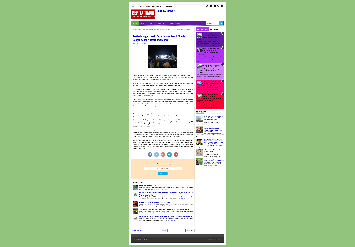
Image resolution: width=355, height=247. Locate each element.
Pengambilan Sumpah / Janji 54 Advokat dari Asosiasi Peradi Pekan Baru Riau (164, 209)
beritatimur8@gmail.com (217, 239)
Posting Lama (190, 230)
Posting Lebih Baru (137, 230)
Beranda (164, 230)
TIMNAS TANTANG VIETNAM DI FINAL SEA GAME (155, 202)
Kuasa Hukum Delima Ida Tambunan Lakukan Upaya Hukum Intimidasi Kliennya (165, 216)
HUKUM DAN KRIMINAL (174, 23)
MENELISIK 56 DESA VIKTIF (147, 185)
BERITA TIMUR (165, 10)
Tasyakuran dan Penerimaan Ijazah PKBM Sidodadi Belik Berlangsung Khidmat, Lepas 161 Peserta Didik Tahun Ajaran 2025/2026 (209, 68)
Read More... (164, 189)
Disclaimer (169, 6)
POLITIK (152, 23)
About (134, 6)
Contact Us (140, 6)
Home (135, 23)
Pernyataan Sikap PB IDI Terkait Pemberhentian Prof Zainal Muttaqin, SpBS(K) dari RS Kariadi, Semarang (213, 141)
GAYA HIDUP (161, 23)
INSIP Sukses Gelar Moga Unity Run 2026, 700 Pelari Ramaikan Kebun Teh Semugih (212, 83)
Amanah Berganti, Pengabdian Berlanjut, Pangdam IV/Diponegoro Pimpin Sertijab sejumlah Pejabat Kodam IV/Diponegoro (209, 98)
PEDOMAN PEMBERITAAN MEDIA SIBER (154, 6)
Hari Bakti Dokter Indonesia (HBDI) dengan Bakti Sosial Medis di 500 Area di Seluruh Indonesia (213, 118)
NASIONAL (142, 23)
